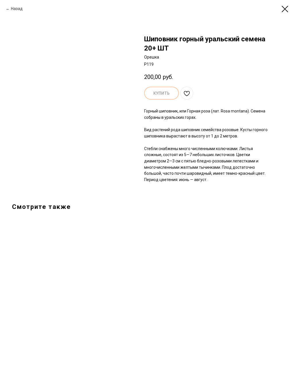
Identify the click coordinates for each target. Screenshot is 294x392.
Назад (17, 8)
